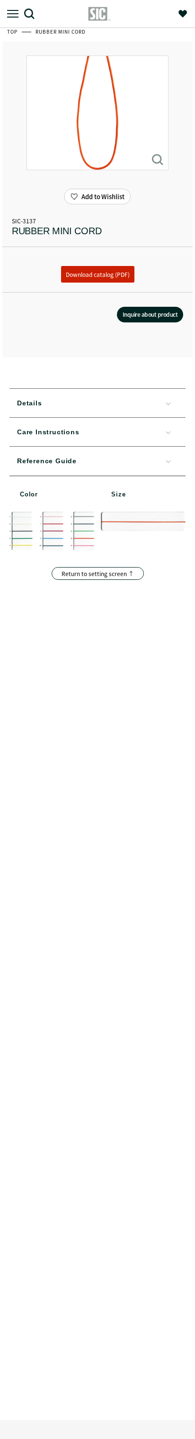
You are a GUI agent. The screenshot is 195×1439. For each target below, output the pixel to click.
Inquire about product (150, 314)
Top (13, 31)
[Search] (33, 13)
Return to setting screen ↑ (98, 573)
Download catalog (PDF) (98, 274)
